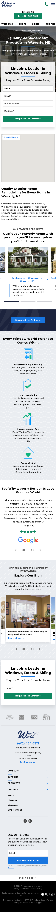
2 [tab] (28, 301)
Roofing (50, 24)
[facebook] (25, 821)
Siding (35, 24)
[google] (30, 821)
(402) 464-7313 (29, 16)
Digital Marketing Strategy (13, 893)
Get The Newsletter (28, 860)
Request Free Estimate (28, 118)
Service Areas (25, 31)
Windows (7, 24)
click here (11, 868)
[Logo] (8, 4)
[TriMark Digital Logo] (48, 894)
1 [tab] (11, 301)
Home (15, 31)
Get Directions (27, 762)
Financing (13, 800)
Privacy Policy (36, 888)
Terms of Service (30, 902)
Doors (22, 24)
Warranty (13, 805)
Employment (15, 809)
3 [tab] (44, 301)
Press (11, 795)
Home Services (33, 893)
